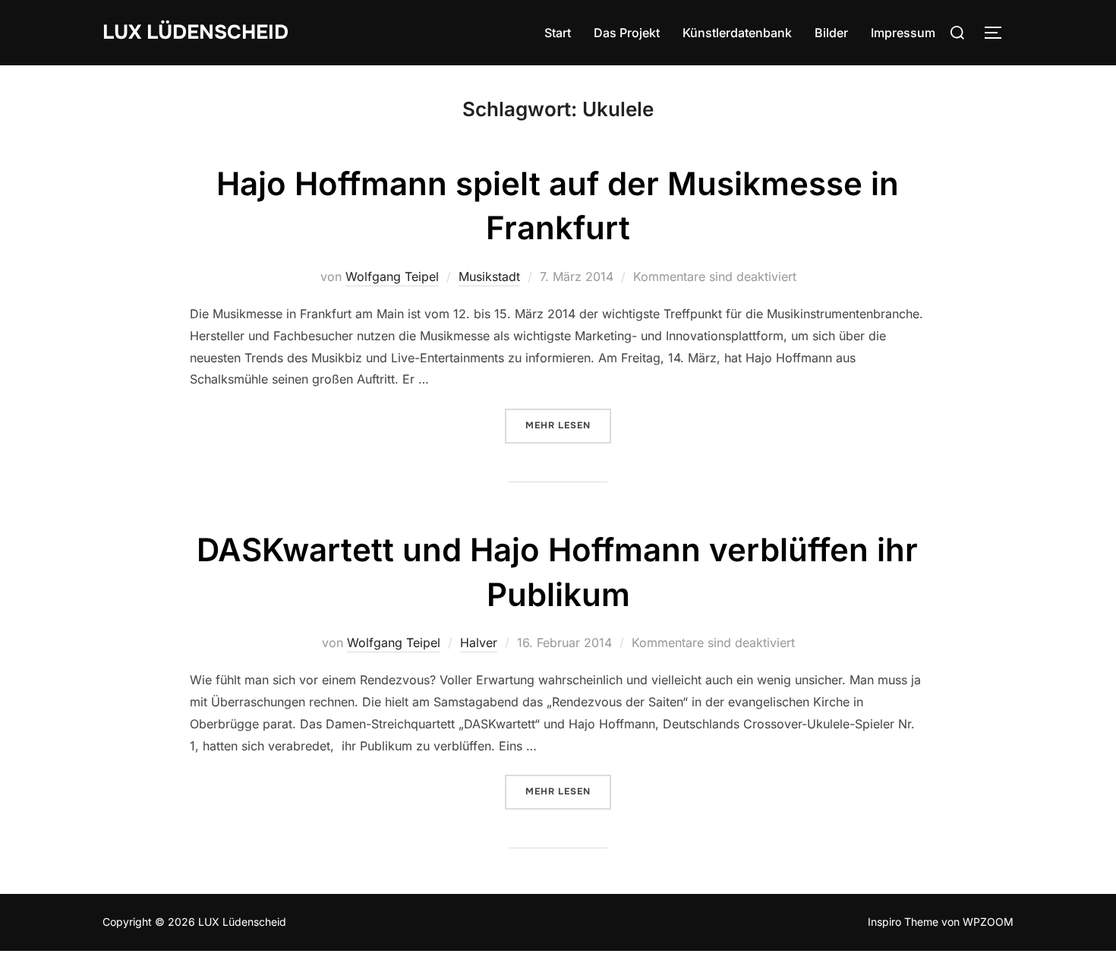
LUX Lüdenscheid (195, 32)
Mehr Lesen (568, 425)
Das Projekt (627, 32)
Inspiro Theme (903, 921)
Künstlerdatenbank (737, 32)
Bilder (831, 32)
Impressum (903, 32)
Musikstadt (489, 276)
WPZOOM (988, 921)
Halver (478, 642)
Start (557, 32)
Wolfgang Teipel (392, 276)
